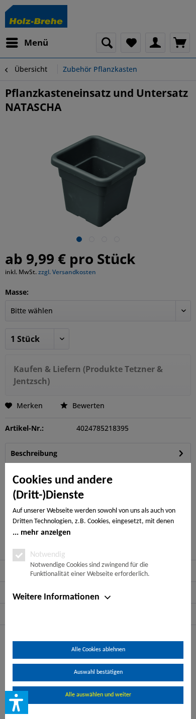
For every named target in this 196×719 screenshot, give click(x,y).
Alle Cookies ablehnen (98, 650)
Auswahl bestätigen (98, 672)
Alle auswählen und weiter (98, 695)
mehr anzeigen (46, 533)
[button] (16, 702)
